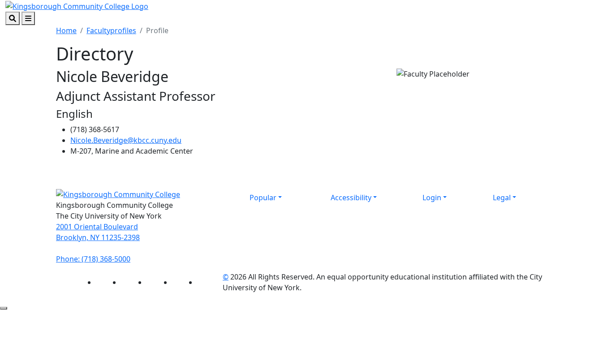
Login (431, 197)
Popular (263, 197)
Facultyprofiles (111, 30)
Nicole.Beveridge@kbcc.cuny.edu (125, 140)
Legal (502, 197)
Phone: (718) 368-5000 (93, 259)
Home (66, 30)
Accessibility (351, 197)
